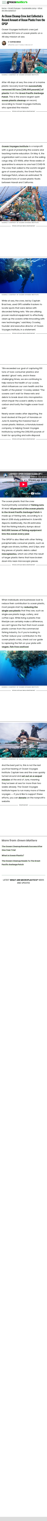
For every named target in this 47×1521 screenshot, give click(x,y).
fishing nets (37, 505)
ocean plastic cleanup (14, 100)
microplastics (9, 553)
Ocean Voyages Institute (15, 146)
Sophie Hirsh (15, 42)
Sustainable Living (29, 8)
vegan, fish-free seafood (15, 646)
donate (22, 797)
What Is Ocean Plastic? (13, 855)
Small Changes (14, 8)
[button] (4, 2)
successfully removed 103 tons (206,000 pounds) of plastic (22, 89)
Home (4, 8)
